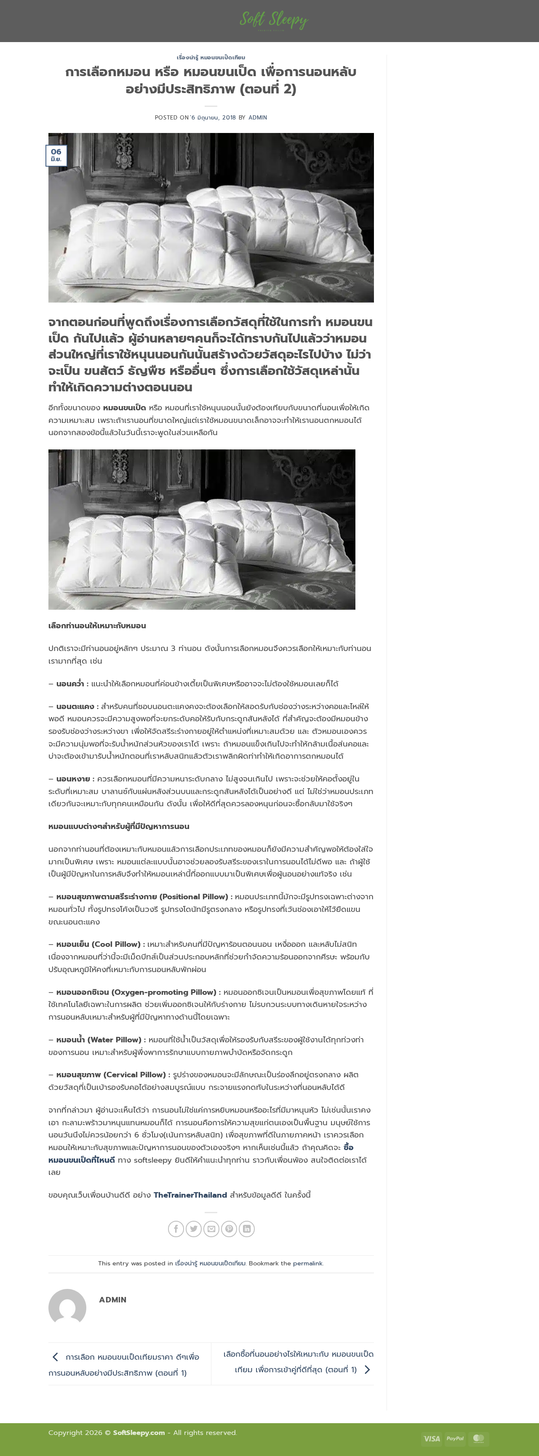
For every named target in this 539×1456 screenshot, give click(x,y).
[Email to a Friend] (211, 1229)
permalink (308, 1263)
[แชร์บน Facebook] (176, 1229)
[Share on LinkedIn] (247, 1229)
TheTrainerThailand (190, 1195)
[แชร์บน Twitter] (194, 1229)
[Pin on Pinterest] (229, 1229)
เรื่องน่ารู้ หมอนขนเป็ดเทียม (211, 57)
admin (257, 118)
